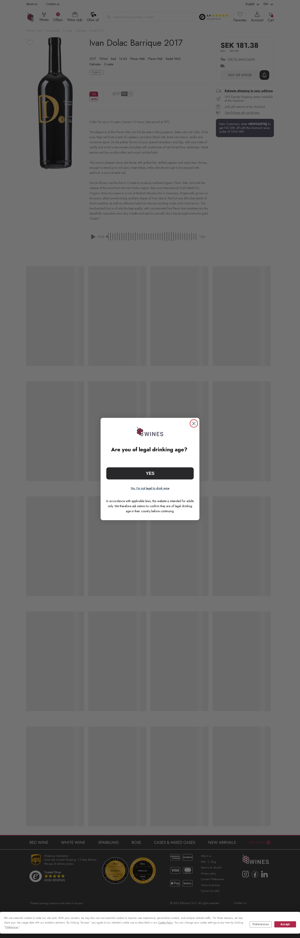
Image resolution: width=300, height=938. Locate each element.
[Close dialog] (194, 423)
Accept (285, 924)
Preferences (261, 924)
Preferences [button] (11, 927)
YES (150, 473)
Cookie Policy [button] (165, 923)
